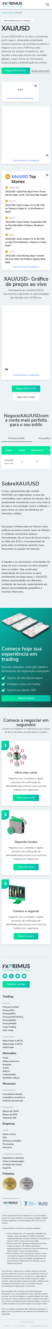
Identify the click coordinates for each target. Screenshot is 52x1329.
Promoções (8, 1107)
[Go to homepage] (20, 967)
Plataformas (9, 1037)
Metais (11, 13)
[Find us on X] (11, 976)
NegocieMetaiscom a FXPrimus (17, 21)
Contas (6, 1003)
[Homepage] (17, 4)
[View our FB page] (17, 976)
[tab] (17, 439)
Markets (4, 13)
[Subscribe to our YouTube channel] (24, 976)
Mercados (9, 1053)
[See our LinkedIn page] (5, 976)
